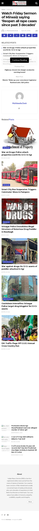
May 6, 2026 (5, 235)
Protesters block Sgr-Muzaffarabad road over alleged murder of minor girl (24, 428)
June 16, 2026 (6, 158)
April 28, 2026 (6, 272)
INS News (8, 519)
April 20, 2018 (25, 30)
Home (3, 9)
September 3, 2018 (17, 432)
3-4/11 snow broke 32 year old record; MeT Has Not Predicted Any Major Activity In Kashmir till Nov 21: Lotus (24, 449)
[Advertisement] (17, 389)
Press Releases (8, 262)
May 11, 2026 (5, 195)
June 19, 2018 (16, 441)
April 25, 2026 (6, 312)
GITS (20, 519)
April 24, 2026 (6, 349)
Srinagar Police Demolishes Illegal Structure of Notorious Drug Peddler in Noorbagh (19, 229)
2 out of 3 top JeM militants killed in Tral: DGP (22, 438)
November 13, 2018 (17, 455)
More (30, 502)
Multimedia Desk (12, 30)
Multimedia (10, 9)
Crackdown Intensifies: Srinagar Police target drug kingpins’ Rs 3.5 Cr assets (19, 306)
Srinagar (6, 147)
